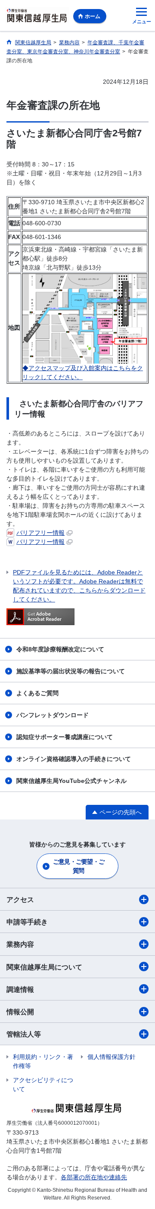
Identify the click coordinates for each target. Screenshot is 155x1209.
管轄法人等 (23, 1034)
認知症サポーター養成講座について (64, 736)
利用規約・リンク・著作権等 (43, 1061)
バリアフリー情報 (40, 532)
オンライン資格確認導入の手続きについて (73, 758)
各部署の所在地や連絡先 (94, 1177)
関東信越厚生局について (44, 967)
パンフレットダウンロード (52, 715)
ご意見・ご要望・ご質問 (79, 866)
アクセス (20, 899)
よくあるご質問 (37, 693)
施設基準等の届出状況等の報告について (70, 671)
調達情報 (20, 989)
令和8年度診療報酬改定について (60, 649)
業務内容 (20, 944)
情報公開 (20, 1012)
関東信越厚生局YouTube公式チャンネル (71, 780)
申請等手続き (27, 922)
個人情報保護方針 (111, 1056)
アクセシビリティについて (43, 1084)
